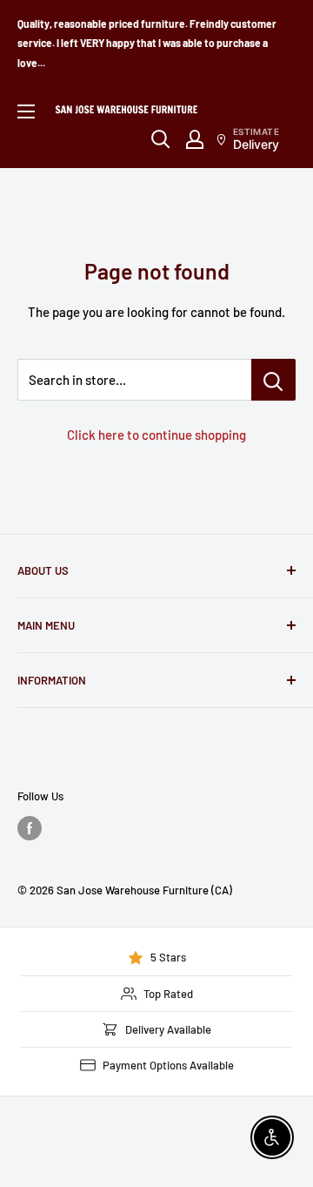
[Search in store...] (273, 380)
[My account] (194, 139)
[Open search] (160, 139)
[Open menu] (26, 111)
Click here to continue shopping (156, 434)
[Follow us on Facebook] (29, 828)
